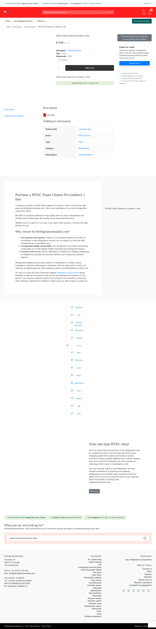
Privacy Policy (46, 626)
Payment (148, 577)
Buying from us (145, 580)
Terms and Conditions (32, 626)
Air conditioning (94, 559)
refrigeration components (67, 273)
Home (7, 21)
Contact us (147, 569)
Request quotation (143, 21)
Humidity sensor (94, 585)
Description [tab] (9, 109)
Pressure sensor (94, 598)
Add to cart (89, 68)
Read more (94, 491)
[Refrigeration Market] (21, 12)
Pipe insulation (95, 593)
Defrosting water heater (91, 570)
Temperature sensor (92, 606)
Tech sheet (51, 115)
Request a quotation (143, 582)
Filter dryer (96, 575)
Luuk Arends (147, 626)
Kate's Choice (84, 135)
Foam (64, 53)
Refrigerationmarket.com (14, 626)
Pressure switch (94, 601)
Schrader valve (95, 603)
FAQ (143, 14)
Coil (99, 564)
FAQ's (149, 571)
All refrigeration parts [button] (23, 21)
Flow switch (96, 580)
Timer (99, 611)
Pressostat (96, 596)
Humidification (95, 583)
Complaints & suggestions (140, 585)
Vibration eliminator (92, 616)
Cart (150, 12)
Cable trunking (95, 562)
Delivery (148, 574)
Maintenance (17, 27)
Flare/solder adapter (92, 577)
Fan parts (97, 572)
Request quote (134, 63)
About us (41, 21)
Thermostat (96, 608)
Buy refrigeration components (139, 559)
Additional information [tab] (14, 116)
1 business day (93, 83)
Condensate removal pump (89, 567)
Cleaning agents (30, 27)
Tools (99, 614)
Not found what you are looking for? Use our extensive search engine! (134, 37)
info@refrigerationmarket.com (22, 573)
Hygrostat (97, 588)
